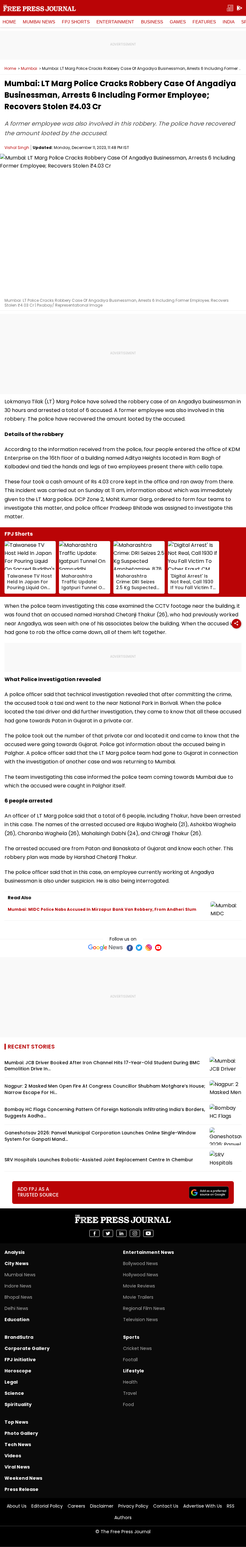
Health (130, 1382)
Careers (76, 1506)
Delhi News (16, 1308)
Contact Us (165, 1506)
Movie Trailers (138, 1297)
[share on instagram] (135, 1233)
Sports (131, 1337)
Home (9, 21)
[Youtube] (158, 947)
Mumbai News (39, 21)
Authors (123, 1517)
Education (16, 1319)
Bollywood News (140, 1263)
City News (16, 1263)
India (228, 21)
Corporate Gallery (27, 1348)
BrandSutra (18, 1337)
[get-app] (239, 8)
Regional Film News (144, 1308)
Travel (130, 1393)
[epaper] (230, 8)
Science (14, 1393)
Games (178, 21)
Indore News (17, 1286)
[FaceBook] (129, 947)
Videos (12, 1455)
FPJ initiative (20, 1359)
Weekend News (23, 1478)
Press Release (21, 1489)
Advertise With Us (202, 1506)
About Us (17, 1506)
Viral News (17, 1467)
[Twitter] (139, 947)
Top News (16, 1422)
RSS (230, 1506)
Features (204, 21)
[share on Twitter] (108, 1233)
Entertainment (115, 21)
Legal (11, 1382)
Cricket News (137, 1348)
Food (128, 1404)
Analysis (14, 1252)
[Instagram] (148, 947)
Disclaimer (101, 1506)
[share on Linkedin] (121, 1233)
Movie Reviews (139, 1286)
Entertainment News (148, 1252)
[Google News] (105, 947)
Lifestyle (133, 1371)
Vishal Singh (16, 147)
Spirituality (18, 1404)
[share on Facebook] (94, 1233)
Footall (130, 1359)
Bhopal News (18, 1297)
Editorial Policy (47, 1506)
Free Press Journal (39, 8)
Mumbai (29, 68)
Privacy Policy (133, 1506)
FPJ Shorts (76, 21)
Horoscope (17, 1371)
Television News (140, 1319)
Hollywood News (140, 1274)
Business (152, 21)
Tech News (17, 1444)
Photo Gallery (21, 1433)
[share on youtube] (148, 1233)
